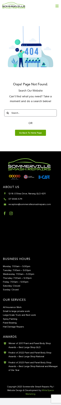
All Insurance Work (12, 307)
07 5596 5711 (15, 199)
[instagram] (11, 213)
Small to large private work (16, 311)
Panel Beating (10, 323)
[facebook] (4, 213)
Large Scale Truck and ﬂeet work (19, 315)
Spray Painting (10, 319)
